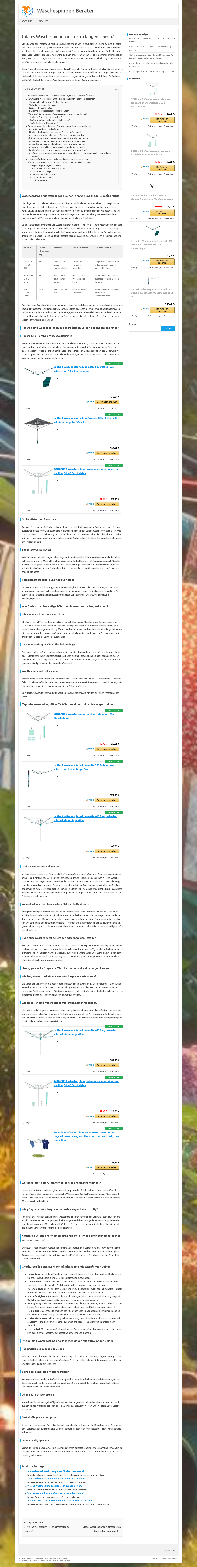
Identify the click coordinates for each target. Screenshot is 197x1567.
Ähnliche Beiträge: (40, 180)
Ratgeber (43, 21)
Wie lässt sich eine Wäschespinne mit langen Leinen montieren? (59, 144)
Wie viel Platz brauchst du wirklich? (47, 117)
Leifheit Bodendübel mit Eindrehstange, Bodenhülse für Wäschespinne (152, 197)
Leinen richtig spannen (41, 177)
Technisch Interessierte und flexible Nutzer (50, 111)
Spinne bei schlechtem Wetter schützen (49, 168)
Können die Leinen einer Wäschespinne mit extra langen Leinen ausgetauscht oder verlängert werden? (72, 154)
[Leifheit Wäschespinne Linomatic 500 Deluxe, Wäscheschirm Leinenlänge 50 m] (153, 280)
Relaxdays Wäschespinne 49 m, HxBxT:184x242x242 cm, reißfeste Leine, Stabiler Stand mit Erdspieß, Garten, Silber (86, 1136)
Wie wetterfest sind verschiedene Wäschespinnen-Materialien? (60, 1500)
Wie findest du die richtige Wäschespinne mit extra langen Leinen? (57, 114)
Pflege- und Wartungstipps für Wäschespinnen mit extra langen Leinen (60, 162)
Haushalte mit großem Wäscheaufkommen (50, 102)
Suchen (132, 324)
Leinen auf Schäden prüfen (43, 172)
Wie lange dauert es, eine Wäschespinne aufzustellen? (55, 1493)
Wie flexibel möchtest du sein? (45, 123)
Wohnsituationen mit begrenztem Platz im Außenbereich (57, 132)
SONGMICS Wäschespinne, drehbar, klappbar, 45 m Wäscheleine (150, 153)
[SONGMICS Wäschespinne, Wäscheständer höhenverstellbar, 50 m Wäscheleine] (153, 89)
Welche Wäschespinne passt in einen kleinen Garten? (54, 1486)
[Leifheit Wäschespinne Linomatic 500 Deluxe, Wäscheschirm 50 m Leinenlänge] (153, 232)
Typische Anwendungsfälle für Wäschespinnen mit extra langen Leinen (59, 126)
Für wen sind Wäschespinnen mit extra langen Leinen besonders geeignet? (61, 99)
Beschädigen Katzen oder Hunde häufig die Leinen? (152, 71)
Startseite (27, 21)
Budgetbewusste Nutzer (42, 108)
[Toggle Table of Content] (115, 89)
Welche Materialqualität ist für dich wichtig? (51, 120)
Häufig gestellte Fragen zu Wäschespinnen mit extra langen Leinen (58, 138)
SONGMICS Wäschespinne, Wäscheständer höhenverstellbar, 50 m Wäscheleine (150, 103)
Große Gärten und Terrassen (44, 105)
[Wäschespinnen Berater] (26, 16)
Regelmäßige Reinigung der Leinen (47, 166)
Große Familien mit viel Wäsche (45, 129)
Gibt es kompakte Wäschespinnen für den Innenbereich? (56, 1471)
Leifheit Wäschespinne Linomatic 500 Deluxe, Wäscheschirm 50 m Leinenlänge (151, 245)
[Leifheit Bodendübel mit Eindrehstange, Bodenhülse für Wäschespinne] (153, 187)
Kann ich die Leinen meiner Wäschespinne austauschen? (56, 1478)
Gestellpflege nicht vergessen (44, 174)
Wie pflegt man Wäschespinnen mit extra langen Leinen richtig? (59, 150)
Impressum (170, 1550)
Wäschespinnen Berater (65, 10)
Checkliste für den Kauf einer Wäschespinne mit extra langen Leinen (58, 159)
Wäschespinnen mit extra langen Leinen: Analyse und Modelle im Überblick (61, 95)
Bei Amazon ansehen (107, 402)
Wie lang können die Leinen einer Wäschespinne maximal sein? (59, 141)
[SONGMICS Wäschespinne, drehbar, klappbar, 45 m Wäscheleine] (153, 141)
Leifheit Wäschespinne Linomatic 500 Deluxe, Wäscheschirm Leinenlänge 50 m (152, 293)
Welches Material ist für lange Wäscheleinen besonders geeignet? (60, 147)
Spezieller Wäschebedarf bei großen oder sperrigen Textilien (58, 135)
